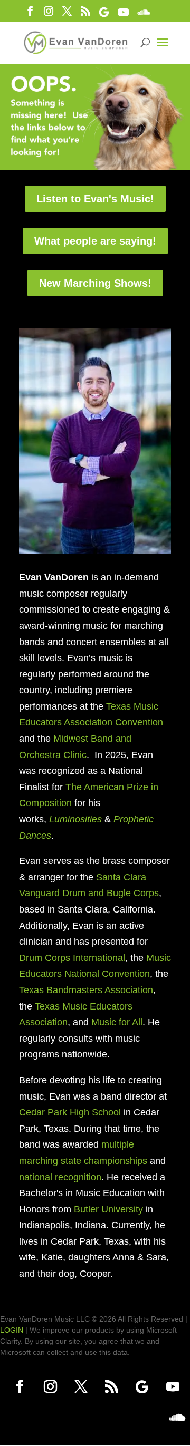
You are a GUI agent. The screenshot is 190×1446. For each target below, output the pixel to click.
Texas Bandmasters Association (86, 990)
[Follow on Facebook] (19, 1387)
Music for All (116, 1022)
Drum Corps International (72, 958)
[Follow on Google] (142, 1387)
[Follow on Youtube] (172, 1387)
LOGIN (11, 1330)
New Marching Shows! (95, 283)
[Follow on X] (81, 1387)
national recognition (60, 1177)
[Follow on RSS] (111, 1387)
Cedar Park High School (70, 1112)
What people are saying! (95, 241)
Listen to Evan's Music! (95, 199)
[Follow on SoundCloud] (177, 1417)
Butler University (108, 1209)
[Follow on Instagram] (50, 1387)
